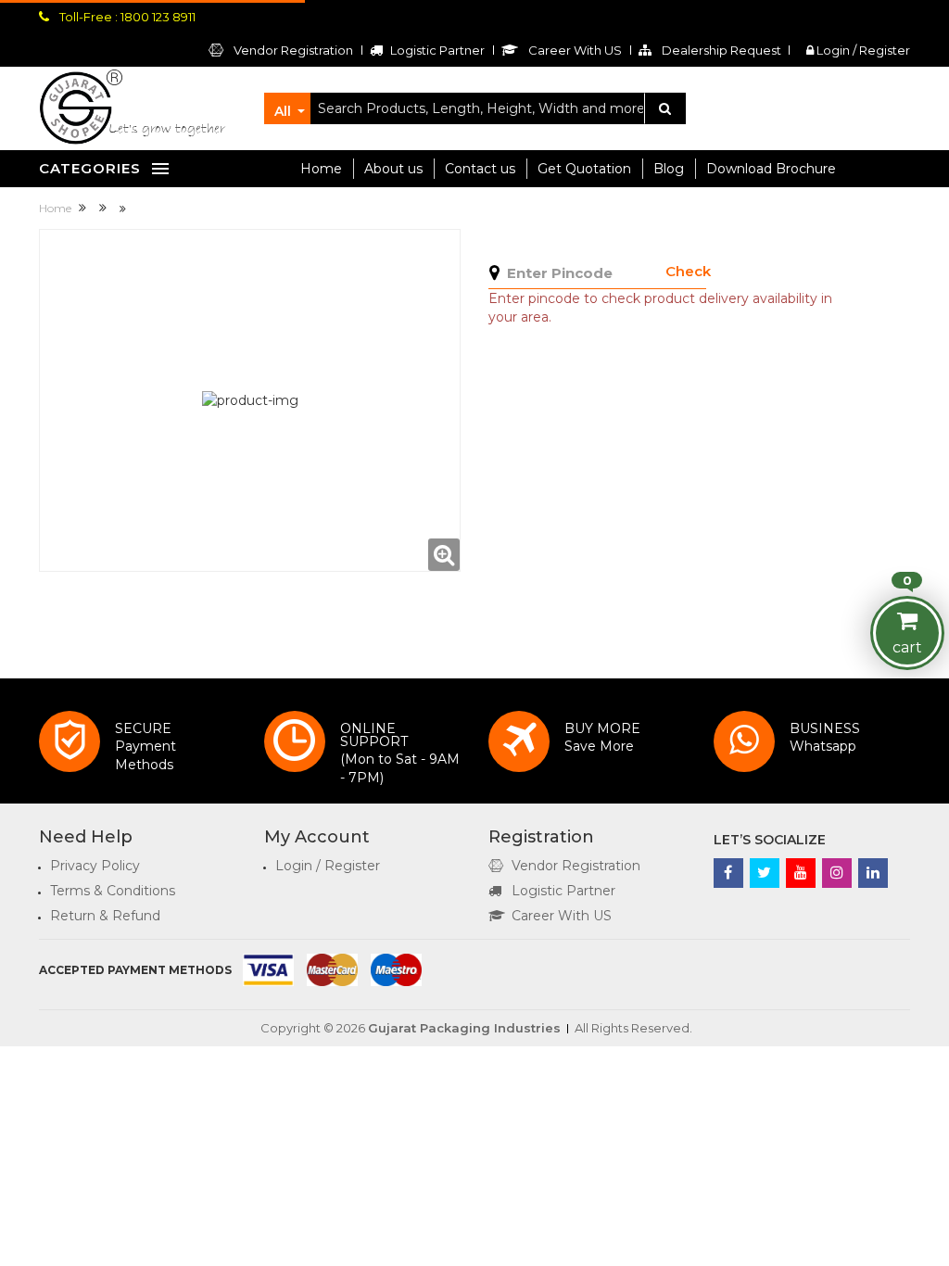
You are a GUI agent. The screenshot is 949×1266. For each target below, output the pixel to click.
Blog (668, 168)
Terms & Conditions (112, 890)
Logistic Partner (563, 890)
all (282, 111)
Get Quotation (584, 168)
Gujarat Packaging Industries (464, 1027)
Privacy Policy (95, 865)
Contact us (480, 168)
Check (688, 271)
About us (393, 168)
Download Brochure (771, 168)
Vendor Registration (292, 50)
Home (321, 168)
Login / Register (862, 50)
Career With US (562, 915)
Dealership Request (720, 50)
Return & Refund (105, 915)
